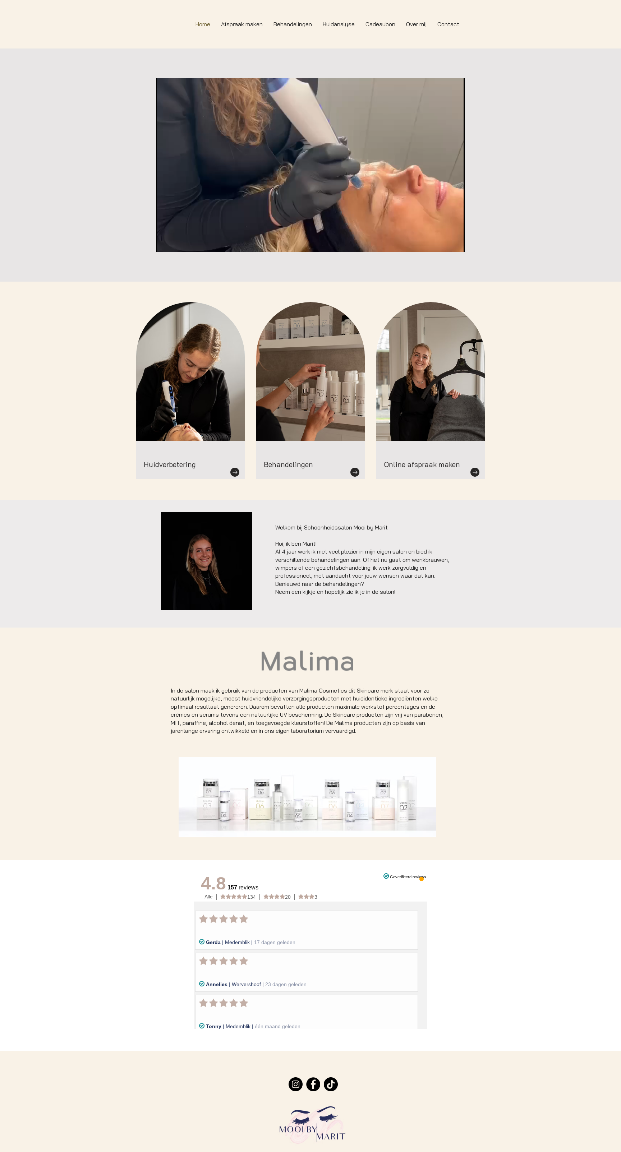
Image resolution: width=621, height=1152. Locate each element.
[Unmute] (177, 242)
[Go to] (234, 472)
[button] (292, 24)
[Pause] (165, 242)
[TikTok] (331, 1084)
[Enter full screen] (455, 242)
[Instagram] (296, 1084)
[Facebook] (313, 1084)
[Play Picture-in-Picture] (443, 242)
